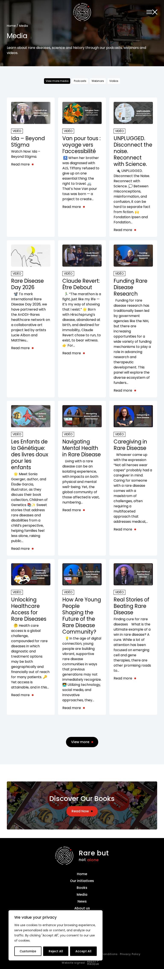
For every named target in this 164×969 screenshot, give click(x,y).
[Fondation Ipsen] (82, 13)
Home (11, 26)
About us (82, 908)
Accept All (83, 951)
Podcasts (80, 81)
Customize (28, 951)
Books (82, 887)
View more (80, 741)
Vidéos (113, 81)
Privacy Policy (130, 954)
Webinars (98, 81)
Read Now (80, 811)
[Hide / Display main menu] (152, 12)
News (82, 901)
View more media (57, 81)
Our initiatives (82, 880)
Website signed (74, 962)
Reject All (56, 951)
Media (82, 894)
